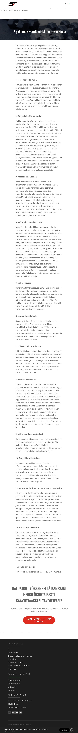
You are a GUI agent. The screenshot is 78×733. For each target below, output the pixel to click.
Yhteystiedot (12, 669)
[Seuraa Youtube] (20, 712)
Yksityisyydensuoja (14, 680)
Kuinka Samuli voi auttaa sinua (18, 665)
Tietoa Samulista (13, 652)
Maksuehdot (12, 690)
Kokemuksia (12, 659)
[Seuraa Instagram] (13, 712)
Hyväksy (64, 730)
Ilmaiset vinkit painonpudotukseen (20, 656)
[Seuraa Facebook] (9, 712)
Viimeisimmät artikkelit (16, 662)
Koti (9, 649)
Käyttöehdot (12, 687)
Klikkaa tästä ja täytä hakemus (39, 620)
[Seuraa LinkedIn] (16, 712)
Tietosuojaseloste (14, 683)
